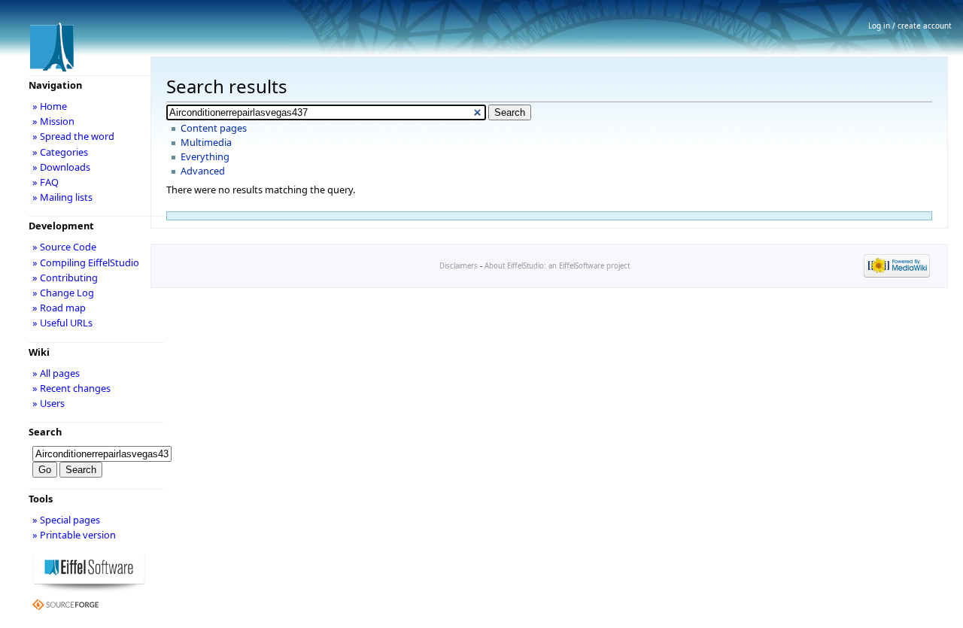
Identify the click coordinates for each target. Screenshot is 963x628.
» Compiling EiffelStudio (85, 262)
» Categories (60, 152)
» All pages (56, 373)
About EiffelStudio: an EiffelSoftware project (557, 266)
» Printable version (74, 535)
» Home (49, 106)
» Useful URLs (62, 322)
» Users (48, 403)
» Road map (59, 307)
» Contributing (65, 277)
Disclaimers (458, 266)
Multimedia (206, 142)
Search (45, 431)
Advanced (203, 170)
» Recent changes (71, 388)
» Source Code (64, 246)
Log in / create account (910, 25)
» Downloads (61, 167)
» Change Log (63, 292)
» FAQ (45, 182)
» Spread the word (73, 136)
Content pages (214, 128)
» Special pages (66, 519)
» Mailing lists (62, 197)
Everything (205, 156)
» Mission (53, 121)
